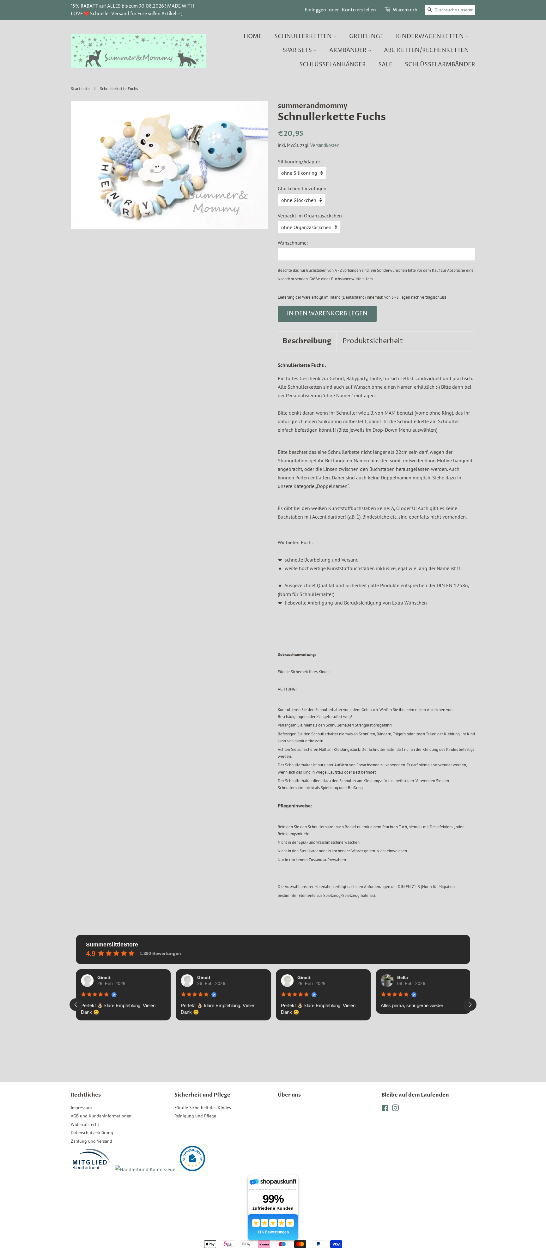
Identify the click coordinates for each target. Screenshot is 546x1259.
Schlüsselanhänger (332, 65)
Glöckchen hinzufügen (302, 188)
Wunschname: (293, 243)
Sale (385, 65)
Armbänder (348, 50)
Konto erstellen (359, 10)
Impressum (81, 1107)
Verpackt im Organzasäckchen (310, 215)
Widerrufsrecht (85, 1124)
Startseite (80, 89)
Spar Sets (297, 50)
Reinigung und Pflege (195, 1116)
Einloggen (315, 10)
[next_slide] (470, 1004)
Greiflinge (366, 36)
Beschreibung (306, 341)
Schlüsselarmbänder (440, 65)
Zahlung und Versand (91, 1141)
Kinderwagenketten (430, 36)
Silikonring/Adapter (299, 161)
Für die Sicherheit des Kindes (202, 1107)
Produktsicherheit (373, 341)
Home (253, 36)
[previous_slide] (76, 1004)
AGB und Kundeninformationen (101, 1116)
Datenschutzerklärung (92, 1132)
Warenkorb (405, 10)
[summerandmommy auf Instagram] (395, 1109)
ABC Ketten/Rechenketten (426, 50)
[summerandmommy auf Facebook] (385, 1109)
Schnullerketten (303, 36)
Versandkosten (324, 145)
